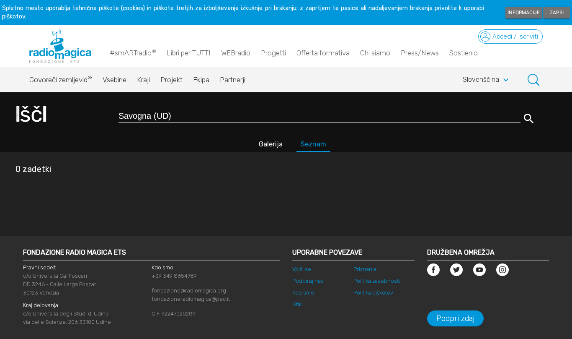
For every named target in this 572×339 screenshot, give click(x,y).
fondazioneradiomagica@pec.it (191, 299)
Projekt (171, 80)
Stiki (297, 304)
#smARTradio (133, 52)
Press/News (420, 53)
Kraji (143, 80)
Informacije (524, 13)
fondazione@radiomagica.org (189, 290)
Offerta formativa (323, 53)
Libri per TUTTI (189, 53)
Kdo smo (303, 292)
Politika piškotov (373, 292)
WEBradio (235, 53)
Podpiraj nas (308, 281)
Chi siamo (375, 53)
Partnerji (232, 80)
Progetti (273, 53)
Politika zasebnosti (376, 281)
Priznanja (364, 269)
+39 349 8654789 (174, 276)
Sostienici (464, 53)
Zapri (557, 13)
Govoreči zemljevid (60, 79)
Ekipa (201, 80)
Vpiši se (301, 269)
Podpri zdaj (455, 318)
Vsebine (114, 80)
